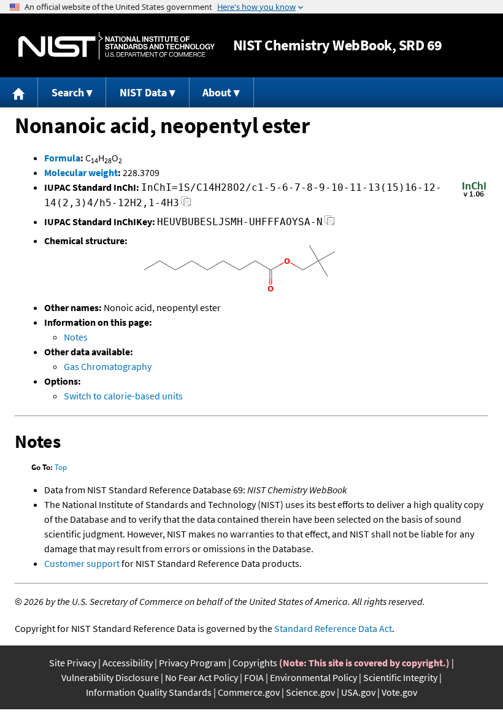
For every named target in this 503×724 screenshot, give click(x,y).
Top (61, 467)
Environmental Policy (313, 677)
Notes (76, 337)
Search (68, 92)
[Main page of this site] (19, 92)
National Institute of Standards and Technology (116, 46)
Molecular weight (81, 172)
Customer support (82, 563)
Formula (62, 158)
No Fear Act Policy (201, 677)
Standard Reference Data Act (333, 628)
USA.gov (358, 692)
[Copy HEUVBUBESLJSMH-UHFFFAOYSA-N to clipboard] (329, 223)
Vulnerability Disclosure (110, 677)
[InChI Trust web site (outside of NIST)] (474, 196)
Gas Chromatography (108, 366)
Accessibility (127, 663)
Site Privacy (72, 663)
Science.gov (310, 692)
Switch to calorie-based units (123, 396)
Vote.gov (399, 692)
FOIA (254, 677)
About (216, 92)
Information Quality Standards (149, 692)
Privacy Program (192, 663)
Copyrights (254, 663)
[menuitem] (19, 92)
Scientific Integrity (400, 677)
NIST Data (143, 92)
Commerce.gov (249, 692)
